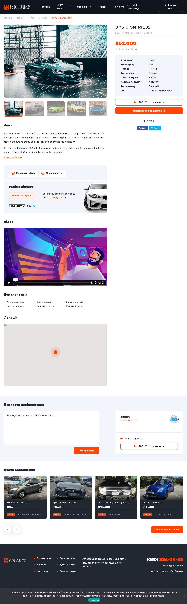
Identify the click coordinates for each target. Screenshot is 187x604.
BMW (31, 18)
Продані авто (68, 571)
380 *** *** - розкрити (151, 102)
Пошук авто (60, 7)
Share (144, 128)
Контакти (118, 6)
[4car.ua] (17, 7)
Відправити (87, 450)
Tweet (156, 128)
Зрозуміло (94, 600)
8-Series (43, 18)
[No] (183, 596)
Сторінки (82, 6)
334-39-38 (165, 559)
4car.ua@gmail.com (172, 565)
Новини (102, 6)
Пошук (20, 18)
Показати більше (13, 157)
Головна (45, 6)
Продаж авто (67, 558)
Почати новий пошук (167, 529)
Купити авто (67, 564)
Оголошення (44, 558)
